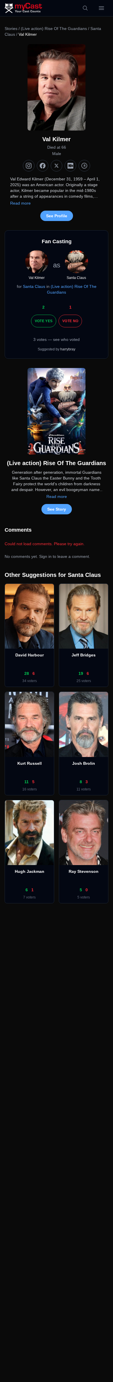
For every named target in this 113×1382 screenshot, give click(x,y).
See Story (56, 509)
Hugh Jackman (29, 871)
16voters (29, 789)
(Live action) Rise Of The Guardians (54, 28)
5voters (83, 897)
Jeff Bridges (84, 655)
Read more (20, 203)
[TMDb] (84, 165)
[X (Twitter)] (56, 165)
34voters (29, 681)
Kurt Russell (29, 763)
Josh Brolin (83, 763)
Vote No (70, 321)
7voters (29, 897)
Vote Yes (43, 321)
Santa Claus (34, 286)
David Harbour (29, 655)
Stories (11, 28)
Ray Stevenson (84, 871)
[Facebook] (42, 165)
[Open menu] (101, 8)
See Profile (56, 216)
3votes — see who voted (56, 339)
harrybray (67, 349)
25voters (83, 681)
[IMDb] (70, 165)
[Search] (85, 8)
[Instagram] (28, 165)
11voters (83, 789)
